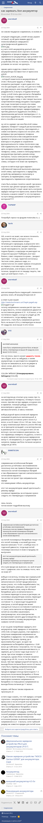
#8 (41, 520)
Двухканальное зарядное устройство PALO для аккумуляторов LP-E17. (19, 744)
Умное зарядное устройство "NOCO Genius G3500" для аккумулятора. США (23, 759)
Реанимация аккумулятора (19, 791)
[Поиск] (40, 2)
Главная (13, 817)
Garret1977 (10, 793)
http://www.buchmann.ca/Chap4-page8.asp (19, 302)
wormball (6, 14)
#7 (41, 459)
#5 (41, 339)
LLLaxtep (9, 784)
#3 (41, 232)
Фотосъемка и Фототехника (22, 749)
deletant (9, 749)
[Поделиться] (37, 27)
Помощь (5, 817)
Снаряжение (19, 793)
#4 (41, 288)
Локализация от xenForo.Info (11, 821)
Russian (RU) (8, 813)
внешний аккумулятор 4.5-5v (20, 781)
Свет (14, 784)
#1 (41, 28)
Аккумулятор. (13, 771)
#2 (41, 214)
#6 (41, 393)
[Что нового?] (35, 2)
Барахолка (18, 764)
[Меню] (3, 2)
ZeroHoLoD (10, 764)
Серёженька (10, 774)
